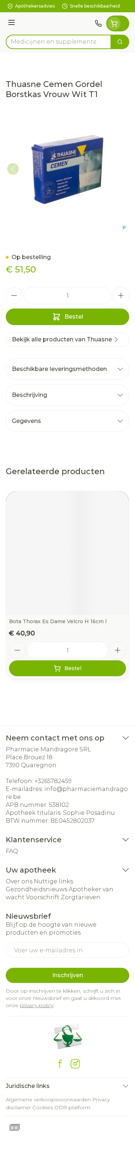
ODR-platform (72, 1107)
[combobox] (58, 42)
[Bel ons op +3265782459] (98, 23)
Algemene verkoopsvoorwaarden (48, 1099)
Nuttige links (53, 881)
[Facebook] (60, 1063)
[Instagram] (75, 1063)
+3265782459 (53, 781)
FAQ (12, 851)
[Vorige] (13, 169)
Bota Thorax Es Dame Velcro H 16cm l (58, 621)
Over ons (19, 881)
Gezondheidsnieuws (36, 889)
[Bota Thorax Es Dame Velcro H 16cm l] (67, 553)
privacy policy (36, 1005)
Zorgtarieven (80, 897)
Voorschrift (42, 897)
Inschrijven (67, 975)
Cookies (42, 1107)
